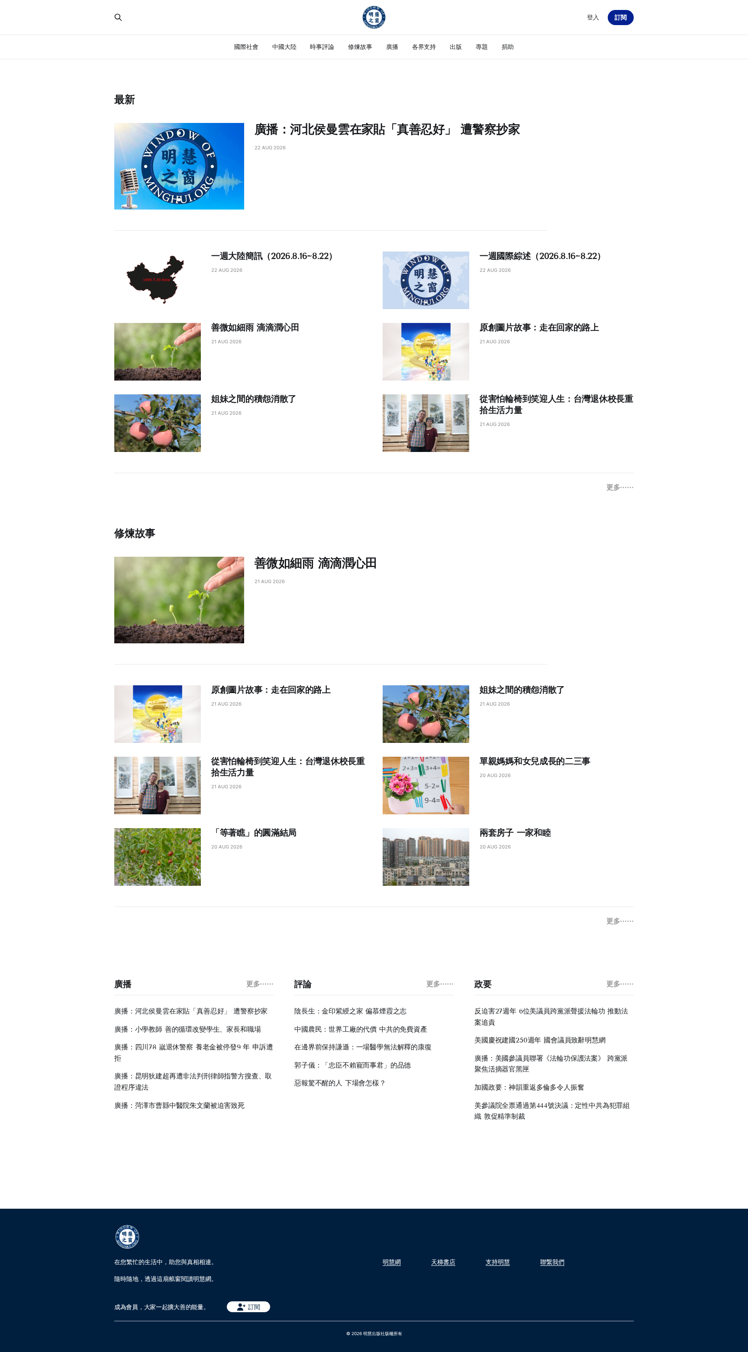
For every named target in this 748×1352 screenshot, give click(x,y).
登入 (593, 17)
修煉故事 (360, 46)
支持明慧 (498, 1261)
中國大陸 (284, 46)
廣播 (392, 46)
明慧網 (392, 1261)
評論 (302, 984)
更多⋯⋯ (620, 487)
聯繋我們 (552, 1261)
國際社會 (246, 46)
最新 (124, 99)
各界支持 (424, 46)
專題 (482, 46)
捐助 (508, 46)
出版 (456, 46)
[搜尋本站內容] (118, 17)
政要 (482, 984)
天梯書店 (443, 1261)
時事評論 (322, 46)
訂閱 (621, 17)
